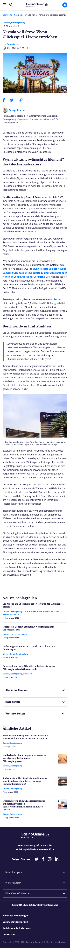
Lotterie (26, 611)
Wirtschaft (14, 614)
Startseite (7, 14)
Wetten (6, 614)
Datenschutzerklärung (15, 922)
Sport (58, 611)
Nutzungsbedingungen (15, 915)
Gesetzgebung (18, 22)
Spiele (39, 611)
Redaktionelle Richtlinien (17, 928)
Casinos (18, 14)
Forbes (58, 299)
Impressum (9, 934)
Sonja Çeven (13, 44)
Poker (33, 611)
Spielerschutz (49, 611)
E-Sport (6, 654)
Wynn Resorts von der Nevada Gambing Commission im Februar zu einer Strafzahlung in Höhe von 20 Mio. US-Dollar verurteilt (35, 272)
